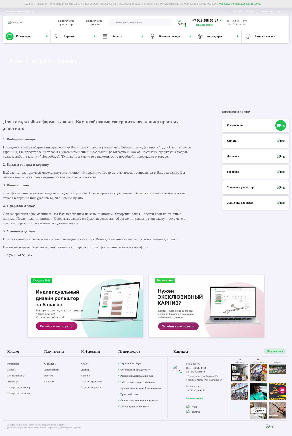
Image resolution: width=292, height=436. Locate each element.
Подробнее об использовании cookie (239, 3)
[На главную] (32, 22)
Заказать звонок (204, 24)
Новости (251, 11)
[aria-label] (85, 306)
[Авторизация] (281, 22)
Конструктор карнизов (94, 22)
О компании (236, 11)
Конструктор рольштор (66, 22)
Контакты (281, 11)
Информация (266, 11)
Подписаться (275, 351)
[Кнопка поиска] (112, 22)
